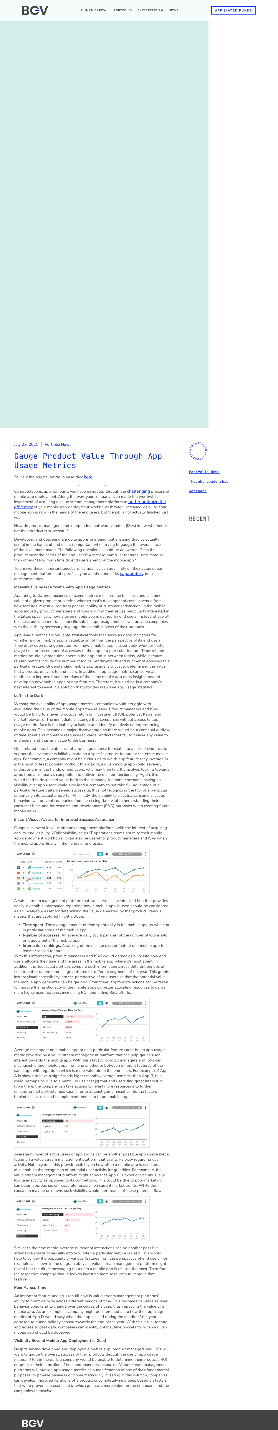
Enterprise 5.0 (150, 10)
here (88, 477)
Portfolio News (58, 444)
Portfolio (123, 10)
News (173, 10)
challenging (138, 491)
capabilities (131, 573)
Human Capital (94, 10)
